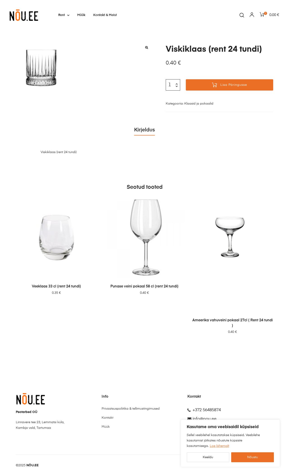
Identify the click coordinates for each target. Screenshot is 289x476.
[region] (230, 443)
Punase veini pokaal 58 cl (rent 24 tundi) (144, 286)
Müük (81, 15)
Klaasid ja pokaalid (198, 103)
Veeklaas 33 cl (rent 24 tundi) (56, 286)
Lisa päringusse (233, 84)
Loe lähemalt (219, 446)
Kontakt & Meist (105, 15)
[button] (147, 47)
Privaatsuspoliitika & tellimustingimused (131, 408)
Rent (61, 15)
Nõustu (252, 457)
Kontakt (107, 417)
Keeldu (208, 457)
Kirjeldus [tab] (144, 130)
